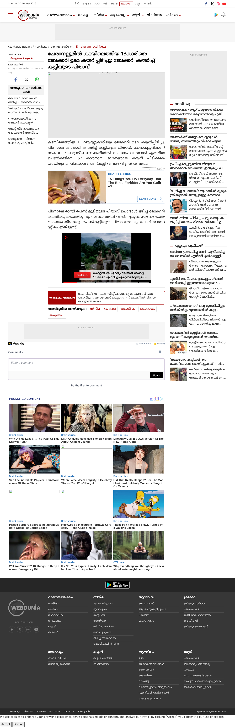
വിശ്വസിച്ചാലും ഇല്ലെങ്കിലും (155, 687)
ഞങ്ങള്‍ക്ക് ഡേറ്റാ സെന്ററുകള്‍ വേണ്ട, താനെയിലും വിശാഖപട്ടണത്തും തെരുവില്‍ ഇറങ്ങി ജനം (195, 139)
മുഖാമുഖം (100, 609)
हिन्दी (77, 3)
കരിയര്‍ (53, 632)
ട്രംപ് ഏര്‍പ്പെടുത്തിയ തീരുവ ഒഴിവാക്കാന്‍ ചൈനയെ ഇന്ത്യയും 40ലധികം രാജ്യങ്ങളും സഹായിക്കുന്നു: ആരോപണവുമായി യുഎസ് (197, 166)
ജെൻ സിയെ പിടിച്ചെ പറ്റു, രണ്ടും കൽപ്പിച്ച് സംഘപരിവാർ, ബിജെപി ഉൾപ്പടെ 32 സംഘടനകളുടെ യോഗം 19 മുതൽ (197, 220)
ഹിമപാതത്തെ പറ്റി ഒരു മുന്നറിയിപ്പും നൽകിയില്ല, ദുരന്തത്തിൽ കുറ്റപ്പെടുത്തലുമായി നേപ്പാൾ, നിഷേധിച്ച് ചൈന (197, 308)
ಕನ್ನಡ (137, 3)
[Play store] (216, 14)
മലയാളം (126, 3)
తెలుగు (114, 3)
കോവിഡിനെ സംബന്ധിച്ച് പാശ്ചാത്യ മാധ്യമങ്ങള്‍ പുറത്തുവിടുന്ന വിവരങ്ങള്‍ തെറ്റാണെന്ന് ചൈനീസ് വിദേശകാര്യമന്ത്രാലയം (25, 100)
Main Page (15, 711)
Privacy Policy (85, 711)
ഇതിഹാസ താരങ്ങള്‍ (197, 615)
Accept (5, 724)
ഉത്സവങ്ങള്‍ (146, 670)
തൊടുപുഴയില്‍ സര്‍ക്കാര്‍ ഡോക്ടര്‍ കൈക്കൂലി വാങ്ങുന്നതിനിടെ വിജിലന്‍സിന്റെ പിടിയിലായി (26, 121)
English (86, 3)
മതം (141, 658)
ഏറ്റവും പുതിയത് (188, 246)
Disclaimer (54, 711)
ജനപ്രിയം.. (57, 315)
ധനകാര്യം (54, 621)
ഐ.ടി (52, 626)
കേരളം (83, 15)
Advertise (41, 711)
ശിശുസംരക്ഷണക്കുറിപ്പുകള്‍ (202, 681)
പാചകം (189, 670)
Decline (18, 724)
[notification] (223, 14)
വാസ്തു (144, 681)
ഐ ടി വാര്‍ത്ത (102, 658)
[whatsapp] (37, 79)
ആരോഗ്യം (118, 15)
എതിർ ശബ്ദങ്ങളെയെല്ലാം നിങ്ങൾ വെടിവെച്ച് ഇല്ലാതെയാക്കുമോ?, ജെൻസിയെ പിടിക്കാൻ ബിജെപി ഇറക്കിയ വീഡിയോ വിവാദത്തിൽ (197, 281)
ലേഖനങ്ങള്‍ (146, 603)
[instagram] (218, 3)
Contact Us (69, 711)
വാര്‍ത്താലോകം (59, 15)
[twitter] (212, 3)
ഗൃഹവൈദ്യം (146, 621)
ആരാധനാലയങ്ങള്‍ (151, 664)
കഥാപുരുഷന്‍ (102, 632)
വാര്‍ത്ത (41, 47)
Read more (82, 274)
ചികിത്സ (144, 615)
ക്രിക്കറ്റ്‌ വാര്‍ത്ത (194, 603)
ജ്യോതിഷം (128, 309)
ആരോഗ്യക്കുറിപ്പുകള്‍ (152, 609)
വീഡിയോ (154, 15)
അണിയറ (99, 621)
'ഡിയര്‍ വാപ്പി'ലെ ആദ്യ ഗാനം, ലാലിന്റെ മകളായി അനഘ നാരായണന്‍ (25, 110)
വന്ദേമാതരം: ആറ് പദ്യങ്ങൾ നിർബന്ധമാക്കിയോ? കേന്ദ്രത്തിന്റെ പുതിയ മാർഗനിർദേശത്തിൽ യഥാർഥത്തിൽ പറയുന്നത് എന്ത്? (197, 112)
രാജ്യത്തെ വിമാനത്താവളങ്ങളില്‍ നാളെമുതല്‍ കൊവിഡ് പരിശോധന (25, 141)
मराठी (105, 3)
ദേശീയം (53, 603)
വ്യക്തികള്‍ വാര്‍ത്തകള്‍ (154, 693)
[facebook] (206, 3)
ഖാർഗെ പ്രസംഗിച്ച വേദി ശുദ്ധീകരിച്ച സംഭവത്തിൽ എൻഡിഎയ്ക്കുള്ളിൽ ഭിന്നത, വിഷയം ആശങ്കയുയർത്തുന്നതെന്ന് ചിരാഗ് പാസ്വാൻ (198, 254)
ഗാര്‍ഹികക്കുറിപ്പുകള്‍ (198, 687)
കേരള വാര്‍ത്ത (61, 47)
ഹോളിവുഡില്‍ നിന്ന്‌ (106, 644)
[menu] (11, 15)
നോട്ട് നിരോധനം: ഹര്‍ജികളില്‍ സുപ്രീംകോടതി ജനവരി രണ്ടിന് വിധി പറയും (26, 131)
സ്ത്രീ (136, 15)
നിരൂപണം (99, 615)
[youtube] (224, 3)
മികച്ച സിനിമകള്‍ (104, 638)
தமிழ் (97, 3)
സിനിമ (99, 15)
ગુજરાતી (148, 3)
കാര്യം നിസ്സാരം (103, 603)
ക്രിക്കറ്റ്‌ (172, 15)
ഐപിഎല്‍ (191, 621)
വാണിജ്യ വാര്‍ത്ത (59, 664)
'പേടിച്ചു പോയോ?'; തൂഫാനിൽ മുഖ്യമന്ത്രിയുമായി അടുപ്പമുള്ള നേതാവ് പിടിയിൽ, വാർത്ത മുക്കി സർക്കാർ (198, 193)
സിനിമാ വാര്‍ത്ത (103, 626)
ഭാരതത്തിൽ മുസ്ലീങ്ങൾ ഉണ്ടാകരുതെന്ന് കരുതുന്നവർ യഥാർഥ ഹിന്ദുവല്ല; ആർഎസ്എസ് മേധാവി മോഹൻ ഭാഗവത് (196, 335)
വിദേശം (53, 609)
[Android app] (117, 585)
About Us (28, 711)
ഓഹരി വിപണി (57, 658)
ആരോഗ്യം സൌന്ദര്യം (197, 664)
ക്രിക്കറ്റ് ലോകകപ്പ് (195, 626)
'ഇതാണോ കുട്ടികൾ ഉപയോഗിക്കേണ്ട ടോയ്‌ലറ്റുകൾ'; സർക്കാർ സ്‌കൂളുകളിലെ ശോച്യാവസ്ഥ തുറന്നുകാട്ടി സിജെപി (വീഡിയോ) (196, 362)
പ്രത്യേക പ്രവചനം (150, 698)
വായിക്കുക (184, 104)
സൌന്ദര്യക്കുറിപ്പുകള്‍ (198, 675)
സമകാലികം (56, 615)
